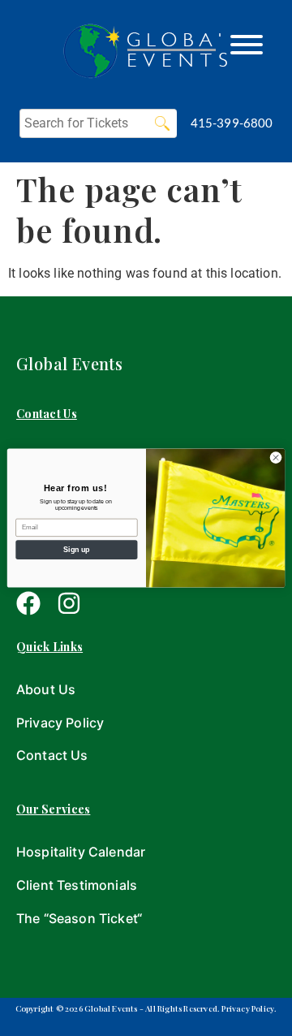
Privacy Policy (60, 722)
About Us (45, 689)
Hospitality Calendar (80, 852)
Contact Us (52, 755)
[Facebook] (28, 603)
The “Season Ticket (76, 918)
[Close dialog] (275, 457)
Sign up (76, 550)
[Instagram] (69, 603)
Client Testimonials (76, 885)
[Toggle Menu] (246, 44)
